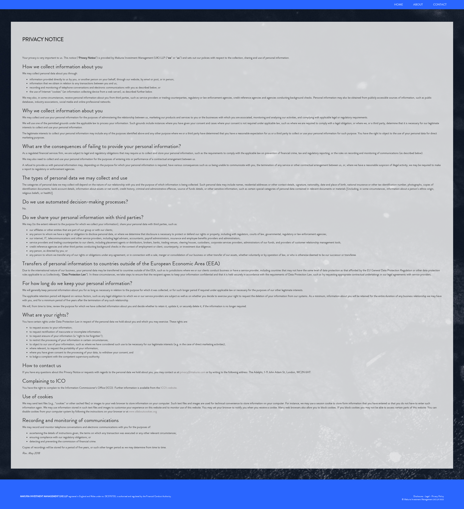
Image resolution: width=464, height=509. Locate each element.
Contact (440, 4)
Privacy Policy (438, 496)
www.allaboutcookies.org (143, 411)
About (418, 4)
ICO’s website (169, 388)
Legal (427, 496)
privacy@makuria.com (192, 372)
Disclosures (418, 496)
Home (398, 4)
